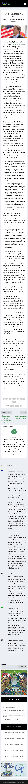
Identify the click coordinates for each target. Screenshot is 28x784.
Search (3, 664)
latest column (17, 44)
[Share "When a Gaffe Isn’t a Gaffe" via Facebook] (4, 399)
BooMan (12, 19)
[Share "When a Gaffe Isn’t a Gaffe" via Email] (12, 402)
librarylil (6, 738)
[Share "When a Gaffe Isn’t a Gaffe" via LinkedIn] (18, 399)
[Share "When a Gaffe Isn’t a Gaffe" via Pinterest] (15, 399)
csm (9, 608)
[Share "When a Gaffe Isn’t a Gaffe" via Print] (15, 402)
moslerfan (10, 573)
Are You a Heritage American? (9, 707)
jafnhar (6, 750)
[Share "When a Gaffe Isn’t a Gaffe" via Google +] (10, 399)
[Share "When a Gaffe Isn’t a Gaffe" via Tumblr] (12, 399)
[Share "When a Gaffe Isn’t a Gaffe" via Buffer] (20, 399)
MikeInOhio (11, 471)
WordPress (22, 782)
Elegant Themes (11, 782)
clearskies (6, 744)
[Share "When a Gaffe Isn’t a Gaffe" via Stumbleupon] (23, 399)
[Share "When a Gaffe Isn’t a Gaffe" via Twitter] (7, 399)
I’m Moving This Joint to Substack (10, 703)
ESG (10, 170)
